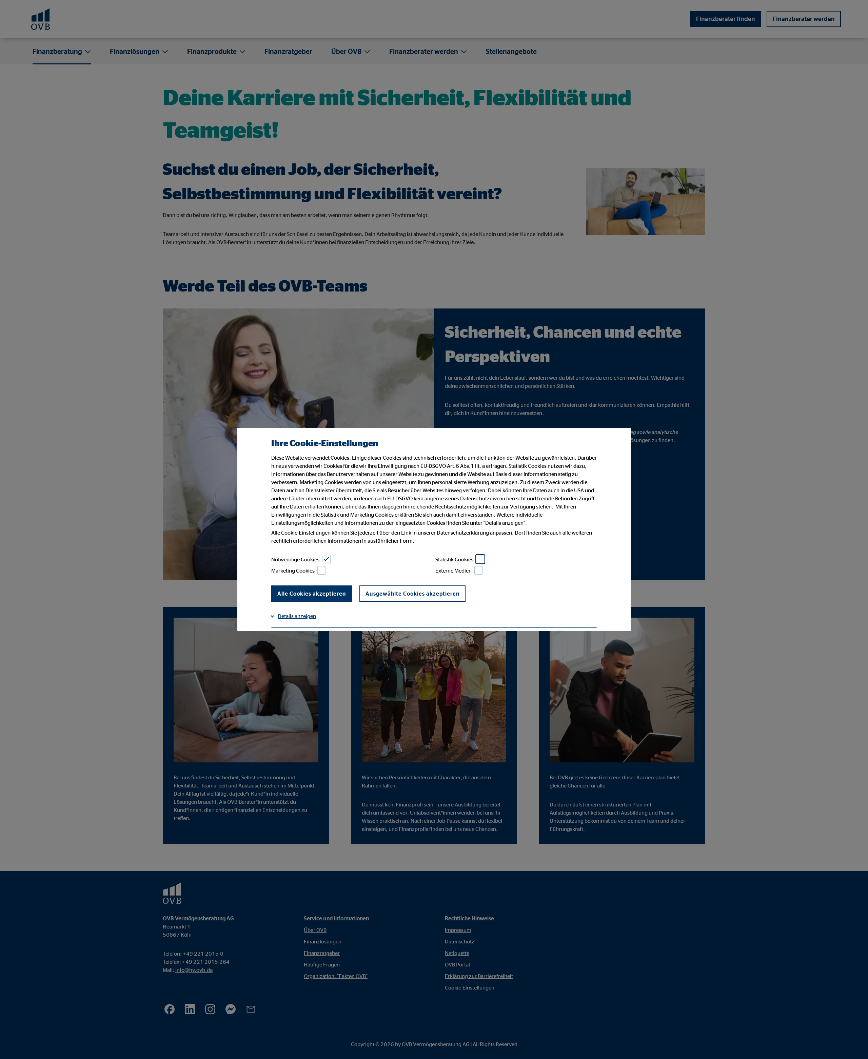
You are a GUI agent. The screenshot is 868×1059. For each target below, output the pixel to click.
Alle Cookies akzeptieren (311, 594)
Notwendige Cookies (295, 559)
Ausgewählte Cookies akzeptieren (412, 594)
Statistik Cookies (454, 559)
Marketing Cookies (293, 570)
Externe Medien (453, 570)
